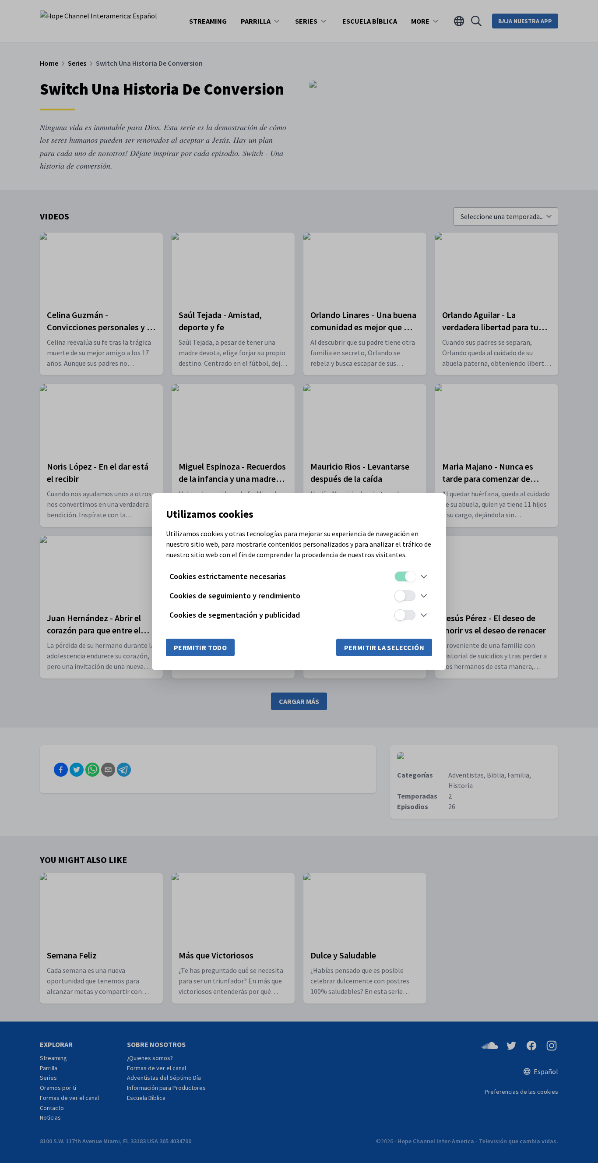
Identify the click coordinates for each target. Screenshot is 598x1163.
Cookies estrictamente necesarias (227, 576)
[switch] (404, 576)
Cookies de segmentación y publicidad (234, 615)
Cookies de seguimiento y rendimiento (234, 595)
